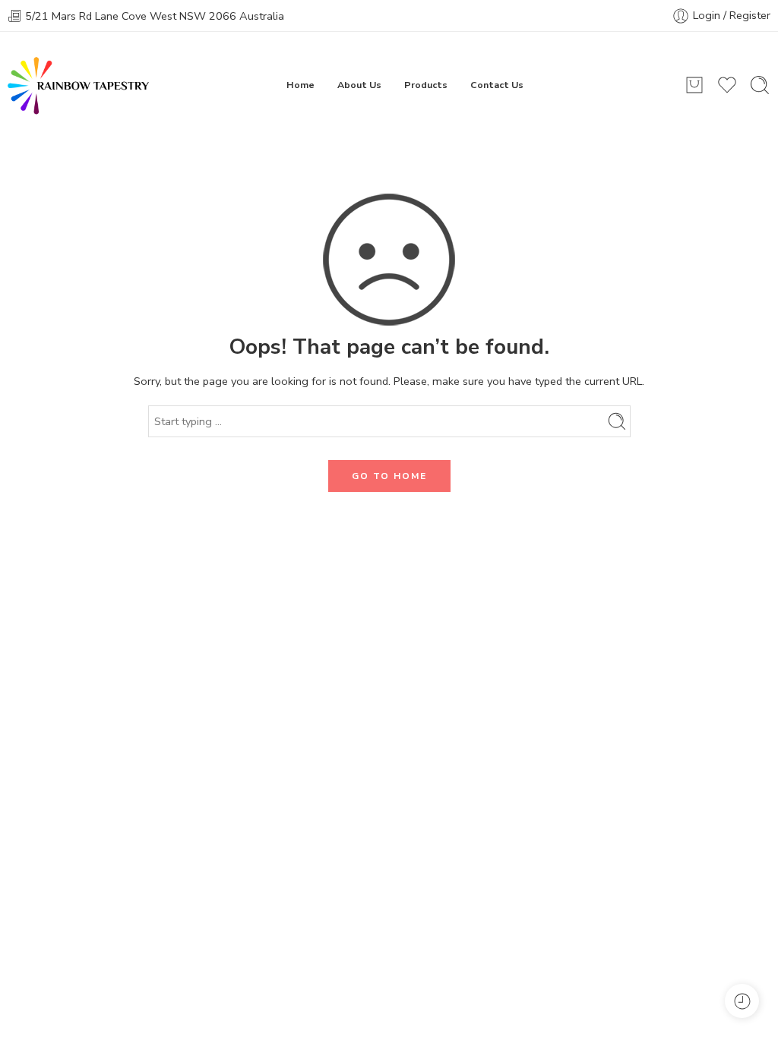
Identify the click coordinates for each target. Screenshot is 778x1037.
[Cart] (694, 85)
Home (300, 84)
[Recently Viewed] (742, 1001)
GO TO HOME (389, 476)
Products (426, 84)
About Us (359, 84)
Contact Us (496, 84)
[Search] (759, 85)
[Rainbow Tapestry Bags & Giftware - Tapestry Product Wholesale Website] (78, 85)
